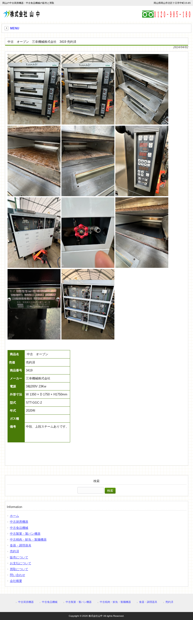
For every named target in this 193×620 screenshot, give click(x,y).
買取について (19, 569)
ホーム (14, 516)
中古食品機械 (19, 528)
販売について (19, 557)
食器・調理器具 (20, 545)
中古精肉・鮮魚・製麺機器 (28, 539)
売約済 (14, 551)
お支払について (20, 563)
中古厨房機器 (19, 521)
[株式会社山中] (21, 15)
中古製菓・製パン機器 (25, 533)
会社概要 (16, 581)
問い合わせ (17, 575)
